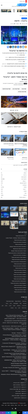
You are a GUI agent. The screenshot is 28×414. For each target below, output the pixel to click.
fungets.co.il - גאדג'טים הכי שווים (19, 384)
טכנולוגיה (24, 185)
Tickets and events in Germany (19, 255)
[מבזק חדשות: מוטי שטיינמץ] (7, 138)
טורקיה (10, 305)
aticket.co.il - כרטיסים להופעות (20, 397)
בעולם (25, 172)
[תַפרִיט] (1, 5)
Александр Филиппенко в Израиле (18, 365)
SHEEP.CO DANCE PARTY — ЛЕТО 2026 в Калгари (15, 318)
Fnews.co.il (22, 403)
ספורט (25, 191)
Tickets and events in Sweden (20, 274)
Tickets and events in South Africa (19, 259)
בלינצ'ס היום (16, 89)
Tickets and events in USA (20, 244)
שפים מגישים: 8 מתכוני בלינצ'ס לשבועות (16, 63)
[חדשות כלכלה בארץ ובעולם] (14, 10)
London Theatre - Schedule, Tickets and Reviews (16, 237)
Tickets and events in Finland (20, 276)
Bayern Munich (18, 301)
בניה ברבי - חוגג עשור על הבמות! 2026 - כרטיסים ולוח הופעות (14, 326)
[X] (10, 47)
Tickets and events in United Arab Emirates (17, 253)
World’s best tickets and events (19, 248)
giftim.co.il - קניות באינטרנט (20, 393)
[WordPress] (21, 47)
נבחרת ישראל (24, 307)
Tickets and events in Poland (20, 272)
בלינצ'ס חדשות (6, 89)
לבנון (2, 305)
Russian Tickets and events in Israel (18, 250)
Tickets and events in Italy (20, 268)
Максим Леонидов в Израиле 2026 (18, 363)
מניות (24, 189)
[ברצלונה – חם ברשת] (5, 215)
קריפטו (25, 195)
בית (25, 15)
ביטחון (7, 303)
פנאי (25, 193)
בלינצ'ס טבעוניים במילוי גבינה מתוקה (17, 57)
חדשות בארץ (23, 177)
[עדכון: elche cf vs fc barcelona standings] (21, 138)
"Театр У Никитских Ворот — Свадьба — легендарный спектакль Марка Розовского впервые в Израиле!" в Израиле (14, 329)
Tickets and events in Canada (20, 287)
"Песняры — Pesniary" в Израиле (19, 332)
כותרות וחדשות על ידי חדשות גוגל (8, 83)
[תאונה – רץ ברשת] (23, 209)
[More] (26, 47)
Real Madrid (16, 303)
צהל (16, 307)
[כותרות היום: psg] (7, 152)
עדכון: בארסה (22, 1)
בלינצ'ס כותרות (21, 91)
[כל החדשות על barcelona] (23, 216)
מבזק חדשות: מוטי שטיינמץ (8, 143)
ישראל (6, 305)
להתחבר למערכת (23, 165)
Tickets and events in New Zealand (19, 257)
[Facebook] (8, 47)
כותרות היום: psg (10, 157)
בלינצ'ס (23, 89)
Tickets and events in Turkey (20, 285)
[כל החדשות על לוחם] (5, 223)
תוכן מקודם (25, 311)
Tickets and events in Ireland (20, 240)
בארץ (19, 405)
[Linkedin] (13, 47)
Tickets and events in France (20, 291)
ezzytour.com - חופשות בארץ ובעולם (19, 395)
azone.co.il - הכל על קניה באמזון (20, 387)
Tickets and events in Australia (19, 242)
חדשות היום (22, 15)
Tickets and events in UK (21, 235)
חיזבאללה (18, 305)
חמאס (14, 305)
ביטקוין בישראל (22, 197)
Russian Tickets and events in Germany (18, 246)
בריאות (25, 174)
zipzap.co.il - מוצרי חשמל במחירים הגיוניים (18, 389)
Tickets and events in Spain (20, 289)
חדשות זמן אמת (23, 183)
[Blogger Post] (15, 47)
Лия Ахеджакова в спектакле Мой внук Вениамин (15, 320)
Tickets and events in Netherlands (19, 281)
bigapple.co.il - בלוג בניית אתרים (19, 382)
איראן (11, 303)
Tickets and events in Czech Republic (18, 283)
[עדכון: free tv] (14, 225)
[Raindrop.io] (23, 47)
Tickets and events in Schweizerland (18, 261)
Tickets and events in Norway (20, 270)
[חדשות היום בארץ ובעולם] (22, 5)
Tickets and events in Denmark (19, 265)
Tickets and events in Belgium (20, 278)
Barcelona (24, 301)
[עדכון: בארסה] (21, 152)
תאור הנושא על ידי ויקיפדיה (19, 83)
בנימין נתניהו (24, 305)
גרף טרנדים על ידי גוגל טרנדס (18, 84)
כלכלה (25, 187)
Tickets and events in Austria (20, 263)
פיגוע (19, 307)
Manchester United (9, 301)
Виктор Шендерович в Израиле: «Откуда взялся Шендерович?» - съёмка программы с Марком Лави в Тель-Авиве (14, 340)
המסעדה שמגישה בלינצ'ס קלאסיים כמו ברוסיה (14, 66)
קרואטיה (12, 307)
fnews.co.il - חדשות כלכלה (20, 391)
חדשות (25, 405)
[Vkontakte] (18, 47)
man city (24, 303)
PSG (20, 303)
